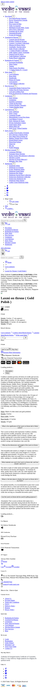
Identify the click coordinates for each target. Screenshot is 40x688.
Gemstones (8, 96)
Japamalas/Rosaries (15, 33)
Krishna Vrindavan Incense (18, 41)
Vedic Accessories (15, 26)
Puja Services (9, 86)
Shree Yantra (13, 64)
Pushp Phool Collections (17, 58)
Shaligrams (8, 164)
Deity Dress (9, 131)
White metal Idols (21, 335)
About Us (8, 598)
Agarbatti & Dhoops (11, 37)
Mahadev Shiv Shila (15, 161)
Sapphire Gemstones (15, 102)
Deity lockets (13, 98)
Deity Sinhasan (14, 112)
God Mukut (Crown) (16, 119)
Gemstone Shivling (15, 152)
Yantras (11, 66)
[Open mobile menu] (3, 254)
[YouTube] (6, 673)
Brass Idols (12, 76)
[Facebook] (7, 186)
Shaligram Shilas (14, 166)
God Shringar (9, 109)
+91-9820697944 (6, 582)
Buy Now (15, 349)
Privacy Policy (9, 610)
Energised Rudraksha (16, 62)
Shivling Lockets (14, 157)
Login (7, 639)
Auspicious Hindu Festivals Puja (19, 88)
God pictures (13, 82)
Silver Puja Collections (16, 29)
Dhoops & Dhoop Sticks (17, 45)
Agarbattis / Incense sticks (17, 47)
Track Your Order (10, 646)
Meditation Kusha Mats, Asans (19, 28)
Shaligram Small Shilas (16, 171)
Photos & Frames (14, 80)
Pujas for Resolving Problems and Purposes (23, 93)
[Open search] (3, 223)
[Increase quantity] (26, 337)
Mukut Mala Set (14, 126)
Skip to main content (7, 2)
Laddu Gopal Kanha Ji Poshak (19, 133)
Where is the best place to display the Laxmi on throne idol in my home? (20, 480)
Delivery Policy (10, 606)
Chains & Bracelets (15, 103)
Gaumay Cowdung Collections (19, 43)
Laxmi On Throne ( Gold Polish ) (16, 271)
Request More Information (11, 352)
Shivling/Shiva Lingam (12, 627)
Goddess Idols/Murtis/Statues (22, 333)
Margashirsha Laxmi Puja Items (19, 117)
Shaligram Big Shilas (16, 173)
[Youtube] (7, 191)
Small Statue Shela (15, 125)
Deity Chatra (13, 113)
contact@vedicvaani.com (11, 584)
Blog (6, 631)
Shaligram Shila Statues (16, 180)
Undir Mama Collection (16, 83)
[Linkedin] (7, 195)
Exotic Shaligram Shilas (17, 169)
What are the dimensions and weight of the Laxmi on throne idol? (20, 445)
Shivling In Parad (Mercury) (18, 159)
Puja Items (8, 16)
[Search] (25, 220)
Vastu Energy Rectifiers (16, 68)
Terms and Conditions (12, 602)
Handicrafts (13, 78)
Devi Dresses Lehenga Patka (18, 134)
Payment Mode (10, 600)
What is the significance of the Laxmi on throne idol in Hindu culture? (20, 427)
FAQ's (7, 604)
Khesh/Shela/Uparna (15, 140)
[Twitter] (7, 188)
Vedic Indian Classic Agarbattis (19, 52)
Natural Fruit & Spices (16, 54)
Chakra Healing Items (16, 107)
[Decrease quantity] (3, 337)
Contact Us (8, 648)
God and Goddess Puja (16, 92)
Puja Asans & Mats (15, 24)
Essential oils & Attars (16, 31)
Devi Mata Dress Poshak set (18, 136)
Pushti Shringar (14, 147)
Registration (9, 641)
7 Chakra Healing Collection (18, 50)
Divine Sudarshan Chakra (17, 123)
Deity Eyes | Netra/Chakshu (18, 128)
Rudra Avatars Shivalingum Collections (22, 156)
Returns (7, 608)
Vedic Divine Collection (17, 49)
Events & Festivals (15, 35)
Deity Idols (8, 72)
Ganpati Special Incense (17, 39)
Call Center (15, 201)
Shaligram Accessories (16, 167)
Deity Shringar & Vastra (17, 121)
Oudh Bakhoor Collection (17, 56)
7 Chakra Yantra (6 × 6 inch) (18, 70)
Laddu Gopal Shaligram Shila (18, 182)
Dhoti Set (12, 144)
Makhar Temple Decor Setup (18, 138)
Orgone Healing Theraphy (17, 105)
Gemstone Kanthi (14, 115)
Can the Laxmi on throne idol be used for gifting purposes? (19, 497)
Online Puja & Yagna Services (19, 90)
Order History (9, 643)
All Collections (6, 248)
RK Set (11, 146)
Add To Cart (5, 349)
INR (6, 206)
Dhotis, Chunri (14, 22)
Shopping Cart (9, 645)
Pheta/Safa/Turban (15, 142)
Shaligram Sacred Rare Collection (20, 175)
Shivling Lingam (10, 150)
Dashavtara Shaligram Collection (19, 177)
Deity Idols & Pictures (12, 623)
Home (9, 262)
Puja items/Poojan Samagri (17, 18)
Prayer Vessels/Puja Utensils (18, 20)
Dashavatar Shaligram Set (17, 179)
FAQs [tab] (7, 373)
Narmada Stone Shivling (17, 154)
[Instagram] (7, 193)
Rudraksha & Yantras (12, 60)
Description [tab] (9, 371)
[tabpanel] (20, 399)
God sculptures (14, 74)
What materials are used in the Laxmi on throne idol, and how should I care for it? (20, 463)
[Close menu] (3, 4)
